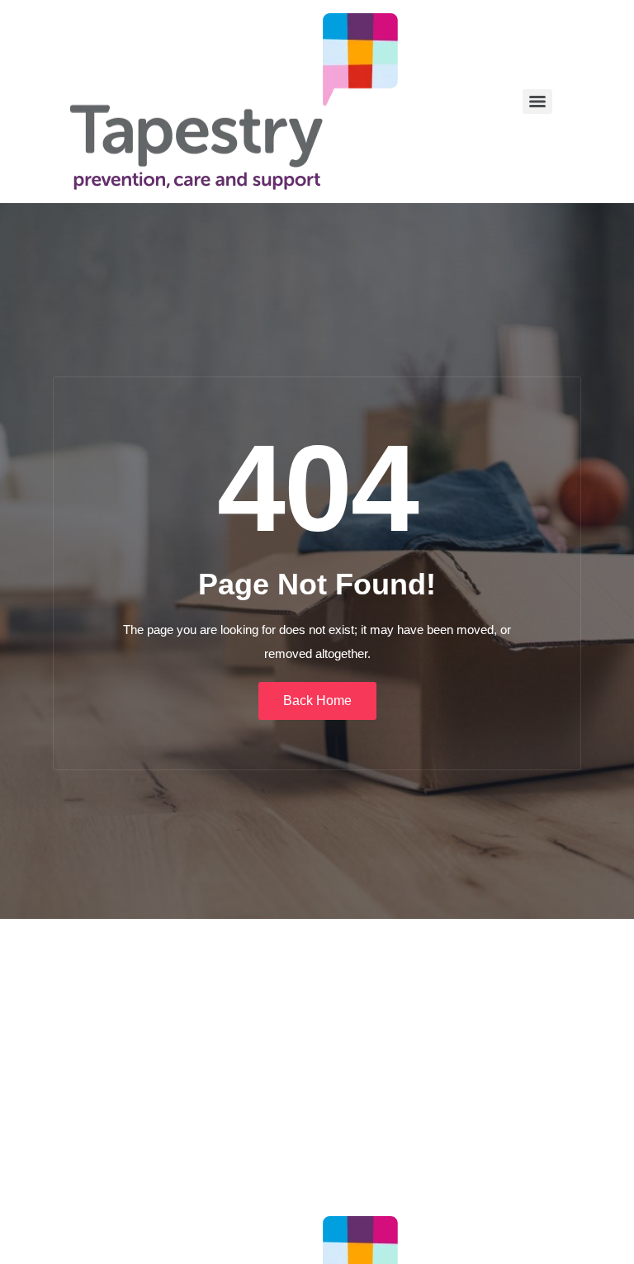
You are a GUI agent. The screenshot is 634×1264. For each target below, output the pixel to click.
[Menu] (537, 101)
